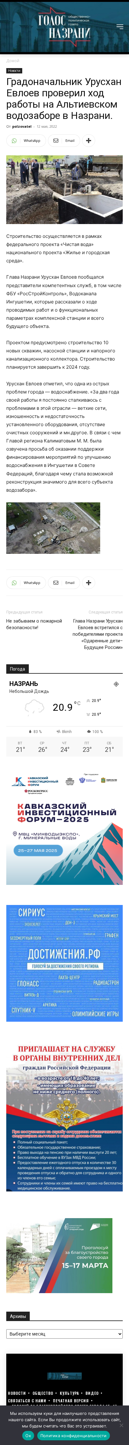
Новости (14, 70)
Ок (28, 1435)
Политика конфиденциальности (73, 1435)
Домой (12, 60)
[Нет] (121, 1425)
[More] (88, 140)
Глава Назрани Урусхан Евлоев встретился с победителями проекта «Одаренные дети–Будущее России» (98, 634)
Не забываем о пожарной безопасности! (34, 624)
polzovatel (22, 126)
